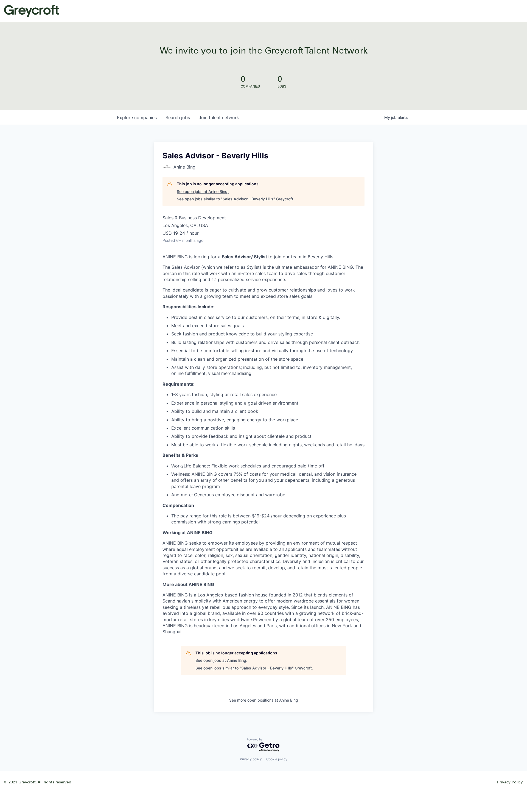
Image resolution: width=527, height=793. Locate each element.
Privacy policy (251, 759)
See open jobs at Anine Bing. (203, 191)
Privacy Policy (510, 781)
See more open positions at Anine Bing (263, 700)
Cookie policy (276, 759)
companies (137, 117)
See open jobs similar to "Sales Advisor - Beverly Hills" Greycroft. (235, 199)
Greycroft (31, 11)
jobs (178, 117)
